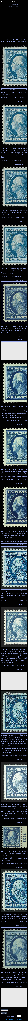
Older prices (4, 1013)
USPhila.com (14, 5)
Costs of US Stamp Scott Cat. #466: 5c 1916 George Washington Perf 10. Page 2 (14, 41)
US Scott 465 (16, 1018)
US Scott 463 (4, 1018)
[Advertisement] (14, 23)
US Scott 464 (10, 1018)
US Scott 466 (22, 1018)
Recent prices (4, 1010)
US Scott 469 (19, 1019)
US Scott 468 (13, 1019)
